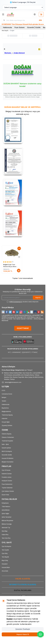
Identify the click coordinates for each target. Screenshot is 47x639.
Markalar (8, 53)
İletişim (4, 397)
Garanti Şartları (6, 448)
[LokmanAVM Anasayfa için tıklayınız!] (14, 49)
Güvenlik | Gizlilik (33, 27)
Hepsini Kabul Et (23, 634)
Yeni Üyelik (5, 550)
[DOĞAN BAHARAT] (39, 49)
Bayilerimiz (5, 408)
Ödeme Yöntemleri (8, 437)
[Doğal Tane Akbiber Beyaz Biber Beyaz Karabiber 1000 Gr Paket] (12, 253)
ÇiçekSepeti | (26, 352)
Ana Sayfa (5, 30)
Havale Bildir (6, 567)
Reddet (10, 619)
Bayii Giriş (5, 560)
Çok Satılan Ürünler (8, 491)
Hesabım (5, 564)
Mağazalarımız (6, 411)
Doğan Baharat (19, 53)
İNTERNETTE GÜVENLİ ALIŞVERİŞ (22, 584)
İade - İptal (5, 444)
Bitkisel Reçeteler (7, 520)
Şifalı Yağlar (5, 513)
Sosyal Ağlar (6, 422)
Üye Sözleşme (6, 546)
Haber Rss (5, 534)
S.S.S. (3, 390)
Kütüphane (5, 503)
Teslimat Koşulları (7, 441)
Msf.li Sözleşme (7, 451)
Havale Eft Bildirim (7, 458)
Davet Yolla (5, 495)
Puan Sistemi (19, 27)
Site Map (4, 531)
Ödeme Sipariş (6, 434)
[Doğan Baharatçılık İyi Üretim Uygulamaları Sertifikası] (23, 161)
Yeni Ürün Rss (6, 538)
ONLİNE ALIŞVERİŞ (22, 579)
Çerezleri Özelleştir (22, 629)
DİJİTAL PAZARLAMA (22, 590)
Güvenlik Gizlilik (7, 455)
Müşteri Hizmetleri (7, 462)
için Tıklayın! (17, 370)
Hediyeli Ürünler (7, 480)
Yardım (4, 401)
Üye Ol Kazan (6, 470)
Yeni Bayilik (5, 557)
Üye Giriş (4, 553)
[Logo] (14, 14)
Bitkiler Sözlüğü (7, 524)
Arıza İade (5, 571)
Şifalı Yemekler (6, 517)
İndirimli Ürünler (7, 473)
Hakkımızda (7, 27)
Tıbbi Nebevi (6, 506)
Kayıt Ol (38, 297)
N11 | (9, 352)
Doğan (5, 264)
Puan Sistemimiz (7, 484)
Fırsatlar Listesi (6, 477)
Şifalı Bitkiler (6, 510)
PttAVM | (34, 352)
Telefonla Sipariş (7, 415)
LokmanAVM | (16, 352)
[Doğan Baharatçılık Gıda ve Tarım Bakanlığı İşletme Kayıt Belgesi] (23, 129)
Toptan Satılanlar (7, 488)
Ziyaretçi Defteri (7, 425)
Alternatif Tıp (6, 527)
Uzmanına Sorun (7, 394)
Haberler (4, 418)
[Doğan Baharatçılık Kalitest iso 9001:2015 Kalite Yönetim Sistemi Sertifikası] (23, 192)
